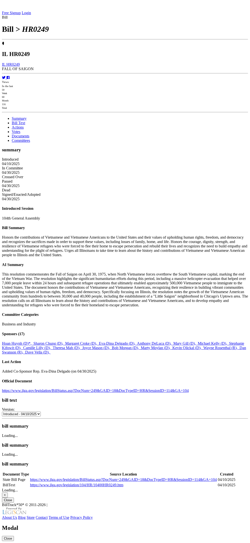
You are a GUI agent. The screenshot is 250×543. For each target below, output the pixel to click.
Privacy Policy (81, 517)
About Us (9, 517)
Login (26, 13)
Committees (21, 140)
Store (31, 517)
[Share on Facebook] (8, 78)
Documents (20, 136)
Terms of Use (59, 517)
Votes (16, 132)
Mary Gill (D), (185, 343)
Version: (8, 409)
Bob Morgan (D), (126, 348)
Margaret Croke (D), (82, 343)
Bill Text (18, 123)
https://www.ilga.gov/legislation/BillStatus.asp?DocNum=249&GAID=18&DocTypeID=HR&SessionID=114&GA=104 (95, 390)
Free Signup (11, 13)
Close (8, 500)
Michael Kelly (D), (213, 343)
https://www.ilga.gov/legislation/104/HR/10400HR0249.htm (76, 485)
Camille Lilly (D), (38, 348)
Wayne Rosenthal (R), (221, 348)
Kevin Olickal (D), (187, 348)
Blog (22, 517)
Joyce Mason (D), (97, 348)
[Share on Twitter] (4, 78)
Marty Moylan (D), (156, 348)
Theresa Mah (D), (67, 348)
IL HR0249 (11, 64)
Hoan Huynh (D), (17, 343)
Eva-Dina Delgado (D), (118, 343)
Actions (18, 127)
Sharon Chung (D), (49, 343)
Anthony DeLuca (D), (155, 343)
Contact (42, 517)
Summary (19, 118)
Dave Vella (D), (38, 352)
